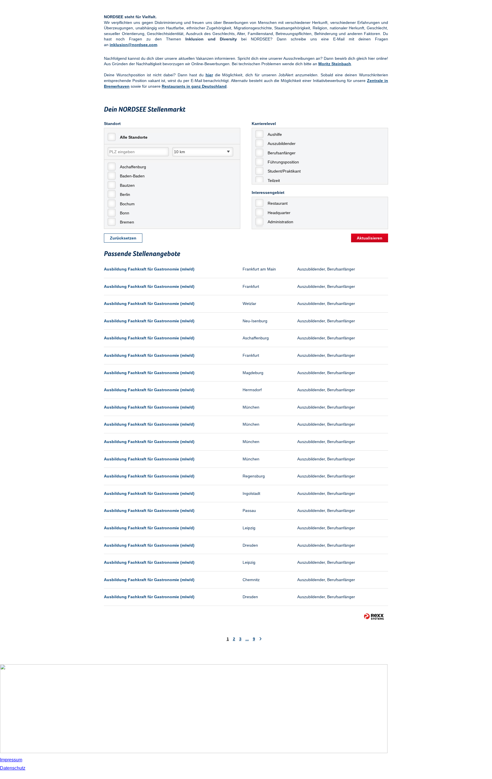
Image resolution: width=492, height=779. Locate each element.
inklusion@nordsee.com (133, 44)
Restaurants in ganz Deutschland (194, 86)
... (247, 639)
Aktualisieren (369, 238)
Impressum (11, 759)
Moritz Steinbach (334, 64)
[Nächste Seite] (260, 639)
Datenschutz (12, 768)
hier (209, 75)
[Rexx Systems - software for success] (374, 617)
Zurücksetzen (123, 238)
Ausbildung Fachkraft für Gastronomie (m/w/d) (149, 269)
